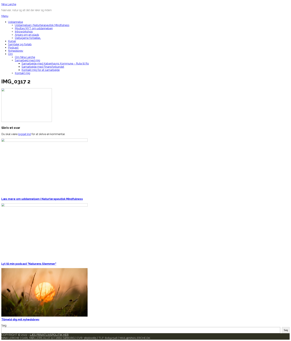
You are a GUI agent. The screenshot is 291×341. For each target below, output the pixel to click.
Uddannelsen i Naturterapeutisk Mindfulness (42, 25)
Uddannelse (15, 22)
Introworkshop (24, 31)
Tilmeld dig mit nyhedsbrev (20, 319)
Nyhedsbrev (15, 50)
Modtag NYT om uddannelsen (34, 28)
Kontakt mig (22, 73)
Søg (3, 325)
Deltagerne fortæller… (28, 38)
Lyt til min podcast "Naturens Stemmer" (28, 263)
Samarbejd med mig (27, 60)
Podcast (13, 47)
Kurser (12, 41)
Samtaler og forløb (20, 44)
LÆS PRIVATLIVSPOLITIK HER (49, 334)
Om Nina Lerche (25, 57)
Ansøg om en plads (27, 34)
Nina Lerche (8, 4)
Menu (4, 16)
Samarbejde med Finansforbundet (43, 66)
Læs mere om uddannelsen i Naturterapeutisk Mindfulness (42, 199)
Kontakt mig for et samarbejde (41, 70)
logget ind (24, 134)
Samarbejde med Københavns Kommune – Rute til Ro (55, 63)
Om (10, 54)
